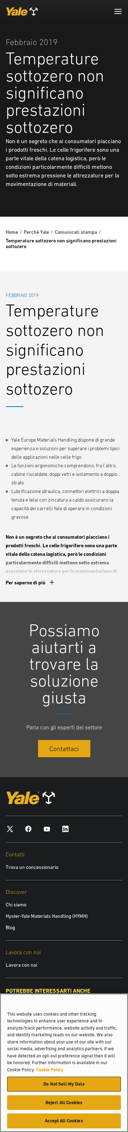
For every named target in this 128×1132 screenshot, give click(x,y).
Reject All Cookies (64, 1102)
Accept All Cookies (64, 1120)
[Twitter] (10, 829)
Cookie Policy (49, 1069)
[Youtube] (47, 829)
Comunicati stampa (76, 232)
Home (12, 232)
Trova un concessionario (32, 867)
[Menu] (118, 11)
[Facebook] (28, 829)
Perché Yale (36, 232)
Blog (10, 927)
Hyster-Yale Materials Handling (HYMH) (47, 916)
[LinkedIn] (65, 829)
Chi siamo (16, 904)
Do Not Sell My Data (63, 1084)
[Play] (105, 194)
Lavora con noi (21, 965)
